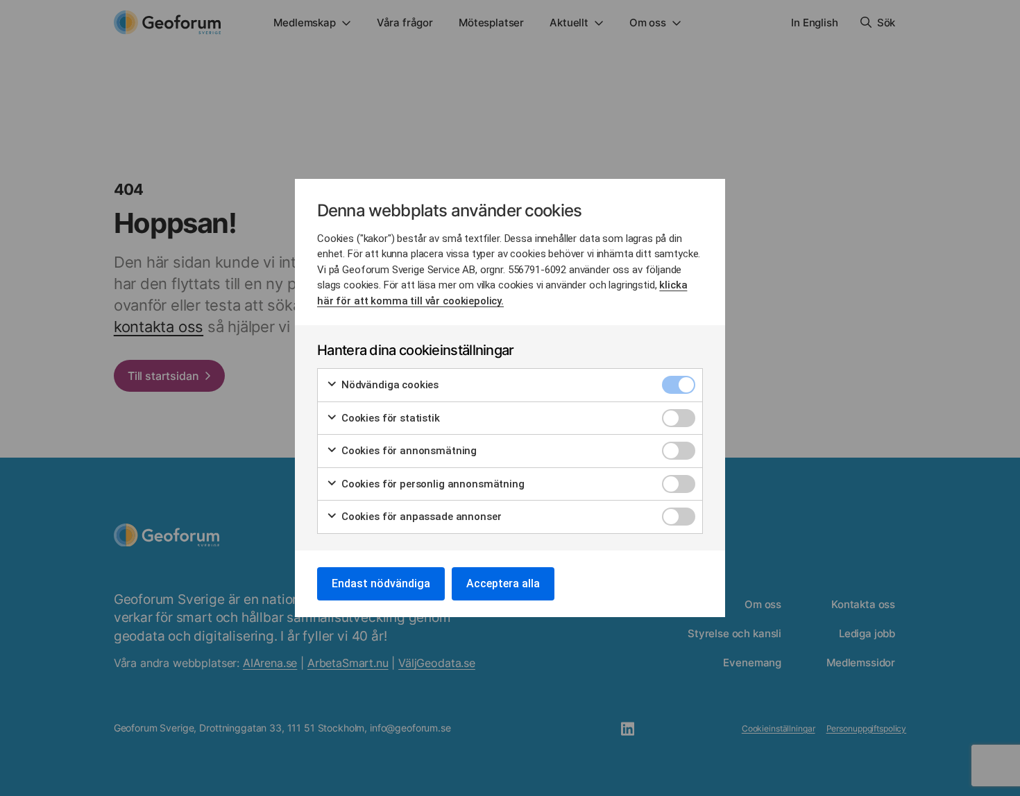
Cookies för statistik (389, 418)
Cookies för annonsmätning (408, 450)
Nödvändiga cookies (389, 385)
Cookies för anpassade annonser (420, 516)
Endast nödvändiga (381, 583)
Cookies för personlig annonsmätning (432, 484)
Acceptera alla (503, 583)
